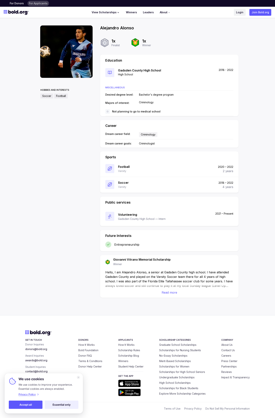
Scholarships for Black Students (178, 388)
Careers (226, 355)
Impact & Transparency (235, 377)
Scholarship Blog (128, 355)
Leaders (148, 12)
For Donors (17, 3)
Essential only (62, 404)
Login (239, 12)
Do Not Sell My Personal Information (227, 408)
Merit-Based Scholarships (175, 361)
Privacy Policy (193, 408)
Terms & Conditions (90, 361)
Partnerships (229, 366)
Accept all (25, 404)
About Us (227, 344)
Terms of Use (172, 408)
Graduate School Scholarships (177, 344)
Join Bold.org (260, 12)
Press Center (229, 361)
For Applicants (38, 3)
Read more (169, 292)
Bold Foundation (88, 350)
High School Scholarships (175, 382)
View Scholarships (104, 12)
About (163, 12)
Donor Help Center (90, 366)
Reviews (226, 371)
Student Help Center (130, 366)
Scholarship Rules (129, 350)
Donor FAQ (85, 355)
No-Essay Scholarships (173, 355)
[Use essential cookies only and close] (78, 377)
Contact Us (228, 350)
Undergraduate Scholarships (177, 377)
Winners (131, 12)
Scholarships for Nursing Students (180, 350)
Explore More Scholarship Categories (182, 393)
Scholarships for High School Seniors (182, 371)
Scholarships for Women (174, 366)
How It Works (86, 344)
